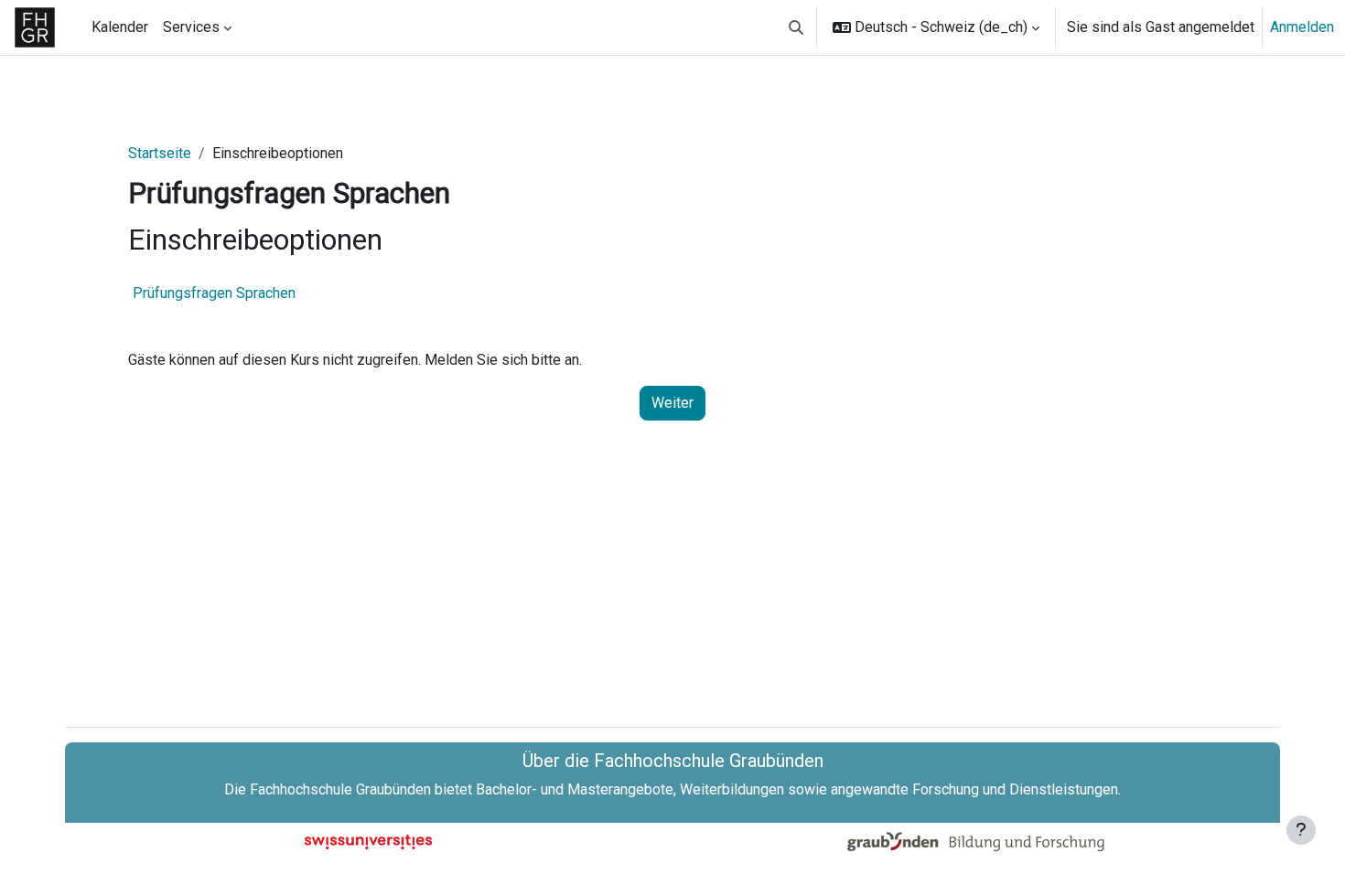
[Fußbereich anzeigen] (1301, 830)
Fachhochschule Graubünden (340, 789)
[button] (796, 27)
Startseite (159, 153)
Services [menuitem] (191, 27)
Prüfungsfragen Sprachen (214, 293)
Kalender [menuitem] (119, 27)
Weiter (672, 402)
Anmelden (1302, 27)
